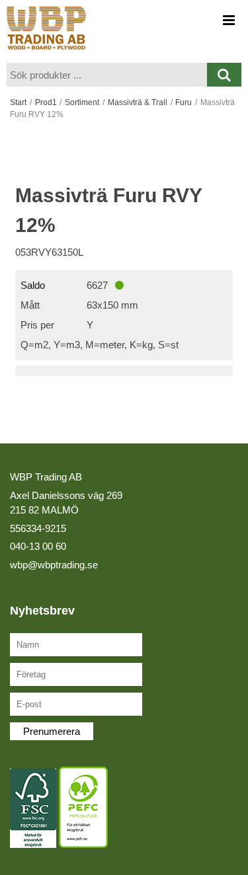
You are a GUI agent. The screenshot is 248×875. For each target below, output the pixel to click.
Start (18, 102)
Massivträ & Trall (137, 102)
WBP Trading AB (46, 476)
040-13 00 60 (38, 546)
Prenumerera (51, 731)
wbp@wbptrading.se (54, 564)
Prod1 (46, 102)
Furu (183, 102)
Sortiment (82, 102)
